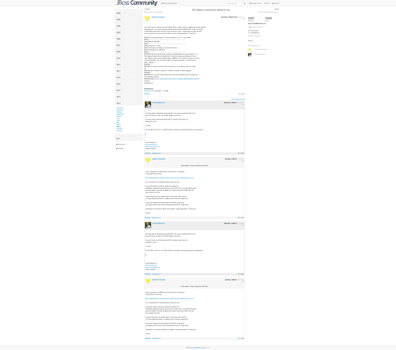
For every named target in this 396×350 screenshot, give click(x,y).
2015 (118, 84)
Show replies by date (238, 99)
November (120, 110)
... (146, 134)
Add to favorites (255, 36)
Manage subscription (257, 27)
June (118, 120)
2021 (118, 45)
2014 (118, 90)
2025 (118, 19)
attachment (156, 153)
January (119, 130)
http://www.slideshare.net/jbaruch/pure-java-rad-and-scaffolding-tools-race (169, 178)
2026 (118, 13)
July (118, 118)
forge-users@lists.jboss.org (257, 23)
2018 (118, 64)
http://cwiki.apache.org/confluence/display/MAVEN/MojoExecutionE (177, 79)
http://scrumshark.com (152, 146)
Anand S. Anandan (158, 17)
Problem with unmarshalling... (153, 12)
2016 (118, 77)
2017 (118, 71)
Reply (148, 94)
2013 (118, 96)
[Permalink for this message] (244, 19)
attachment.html (149, 91)
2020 (118, 51)
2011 (118, 138)
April (118, 124)
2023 (118, 32)
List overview (121, 144)
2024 (118, 26)
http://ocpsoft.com (151, 144)
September (120, 114)
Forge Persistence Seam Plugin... (268, 12)
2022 (118, 39)
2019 (118, 58)
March (119, 126)
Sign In (268, 3)
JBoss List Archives (169, 3)
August (119, 116)
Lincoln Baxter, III (158, 102)
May (118, 122)
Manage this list (256, 3)
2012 (118, 103)
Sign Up (276, 3)
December (120, 108)
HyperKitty (197, 347)
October (119, 112)
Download (120, 148)
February (120, 128)
